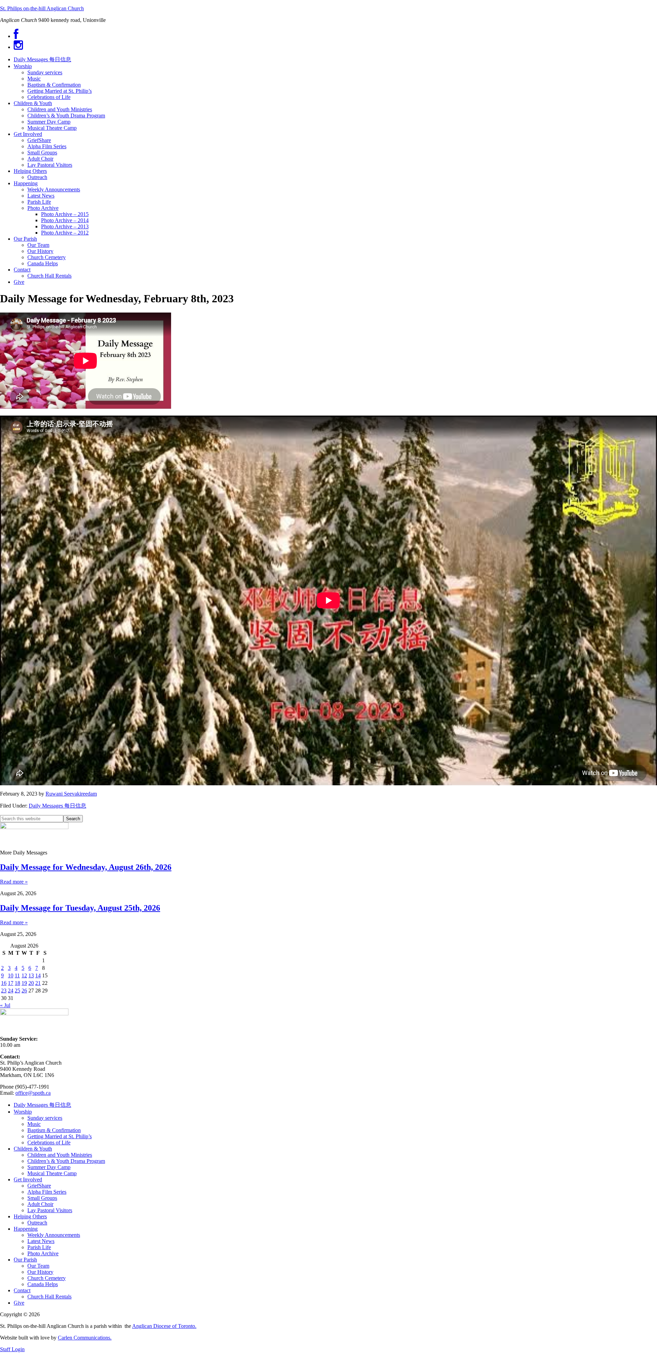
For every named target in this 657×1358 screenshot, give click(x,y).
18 (17, 983)
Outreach (37, 1223)
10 (10, 975)
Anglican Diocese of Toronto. (164, 1326)
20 (31, 983)
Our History (40, 1272)
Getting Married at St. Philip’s (59, 1136)
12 (24, 975)
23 (4, 990)
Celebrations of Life (48, 1142)
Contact (22, 1290)
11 (17, 975)
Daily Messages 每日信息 (57, 806)
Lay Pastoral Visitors (49, 1210)
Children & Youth (33, 1149)
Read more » (14, 882)
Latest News (40, 1241)
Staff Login (12, 1349)
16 (4, 983)
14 (38, 975)
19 (24, 983)
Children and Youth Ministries (59, 1155)
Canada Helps (42, 1284)
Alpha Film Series (46, 1192)
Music (34, 1124)
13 (31, 975)
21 (38, 983)
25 (17, 990)
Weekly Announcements (53, 1235)
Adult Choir (40, 1204)
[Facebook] (16, 36)
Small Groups (42, 1198)
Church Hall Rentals (49, 1296)
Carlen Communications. (85, 1338)
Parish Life (39, 1247)
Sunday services (44, 1118)
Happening (26, 1229)
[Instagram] (18, 47)
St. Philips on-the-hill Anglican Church (42, 8)
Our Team (38, 1266)
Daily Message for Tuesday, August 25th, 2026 (80, 907)
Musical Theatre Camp (52, 1173)
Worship (23, 1112)
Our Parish (25, 1259)
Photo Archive (43, 1253)
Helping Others (30, 1216)
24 (10, 990)
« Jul (5, 1005)
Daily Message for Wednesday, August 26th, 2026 (85, 867)
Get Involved (28, 1179)
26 (24, 990)
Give (19, 1303)
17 (10, 983)
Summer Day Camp (48, 1167)
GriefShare (39, 1186)
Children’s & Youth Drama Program (66, 1161)
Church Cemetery (46, 1278)
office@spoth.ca (33, 1093)
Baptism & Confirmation (54, 1130)
